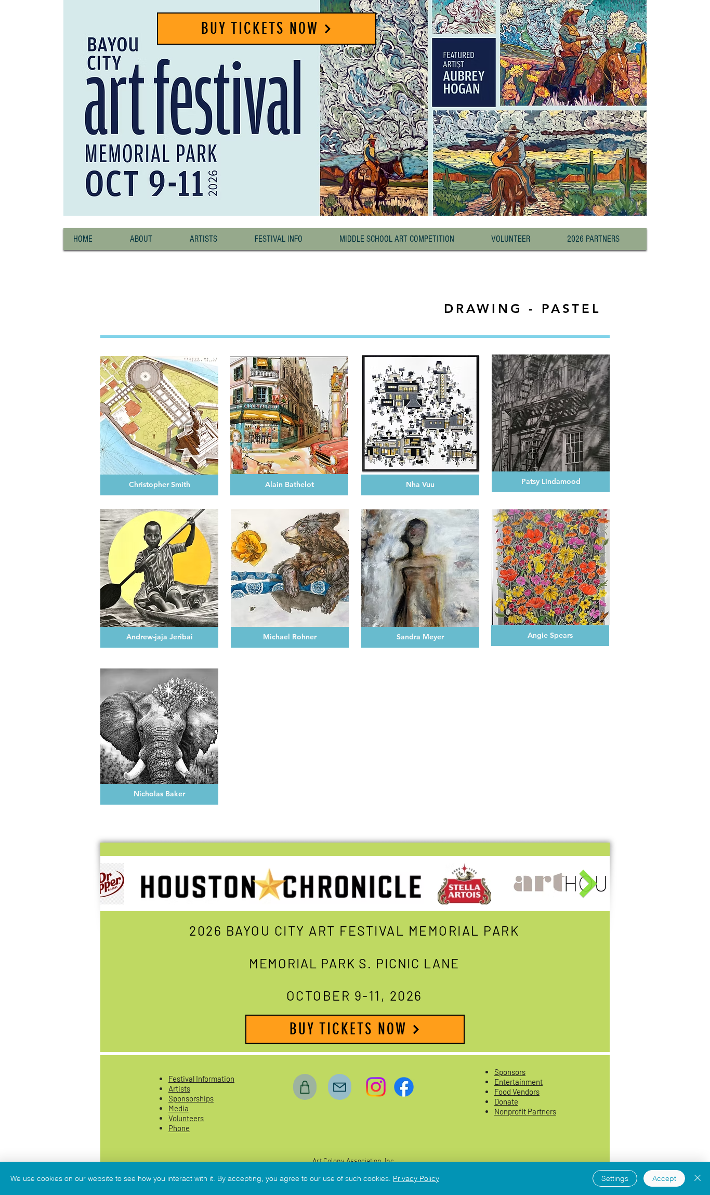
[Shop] (305, 1087)
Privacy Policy (416, 1178)
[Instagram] (376, 1087)
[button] (150, 239)
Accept (664, 1178)
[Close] (697, 1178)
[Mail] (339, 1087)
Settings (614, 1178)
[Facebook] (404, 1087)
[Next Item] (588, 884)
